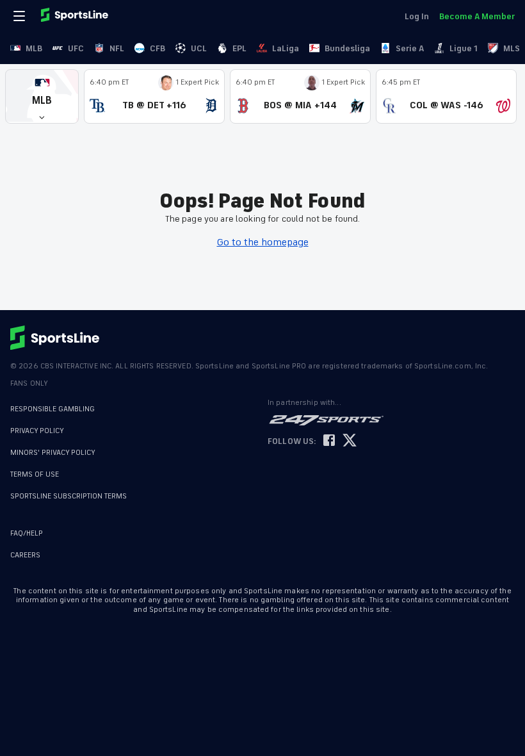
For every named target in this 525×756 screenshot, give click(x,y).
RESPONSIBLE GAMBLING (52, 409)
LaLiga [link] (285, 48)
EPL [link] (239, 48)
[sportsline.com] (75, 16)
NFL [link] (116, 48)
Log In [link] (417, 16)
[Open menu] (20, 16)
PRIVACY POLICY (37, 431)
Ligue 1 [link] (463, 48)
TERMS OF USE (34, 474)
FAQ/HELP (26, 533)
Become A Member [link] (477, 16)
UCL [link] (199, 48)
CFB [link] (157, 48)
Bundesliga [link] (347, 48)
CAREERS (25, 555)
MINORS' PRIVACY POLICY (52, 452)
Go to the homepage (263, 242)
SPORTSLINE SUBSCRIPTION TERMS (68, 496)
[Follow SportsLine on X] (349, 441)
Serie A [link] (410, 48)
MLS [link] (511, 48)
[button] (42, 96)
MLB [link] (34, 48)
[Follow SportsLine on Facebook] (329, 441)
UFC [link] (76, 48)
